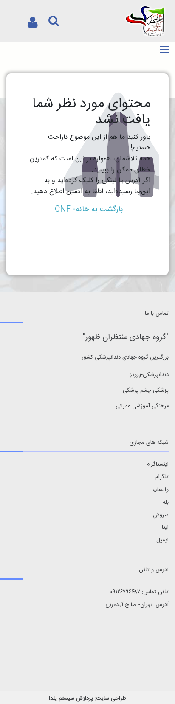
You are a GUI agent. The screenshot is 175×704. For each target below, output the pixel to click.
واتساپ (160, 489)
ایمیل (162, 540)
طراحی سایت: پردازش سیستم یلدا (87, 698)
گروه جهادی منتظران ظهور (125, 337)
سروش (161, 515)
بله (166, 502)
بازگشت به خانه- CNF (89, 209)
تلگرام (162, 477)
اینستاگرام (158, 464)
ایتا (165, 527)
